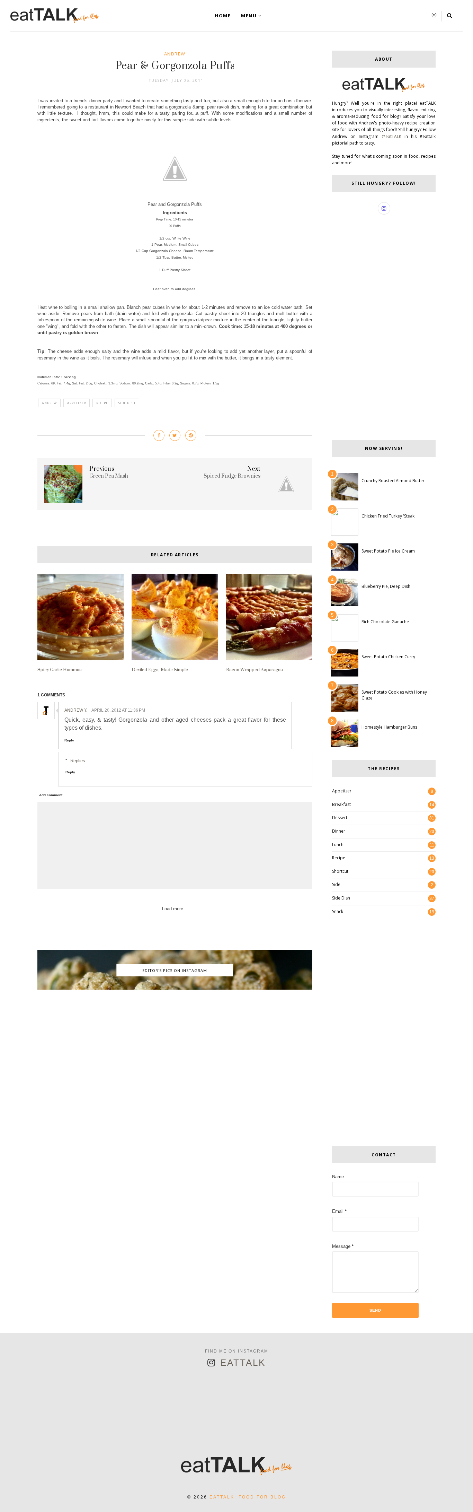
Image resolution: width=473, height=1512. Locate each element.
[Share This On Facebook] (158, 435)
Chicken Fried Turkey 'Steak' (389, 516)
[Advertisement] (174, 1047)
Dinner (338, 831)
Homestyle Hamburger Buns (389, 727)
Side (336, 884)
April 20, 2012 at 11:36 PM (118, 710)
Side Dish (126, 403)
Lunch (337, 845)
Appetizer (76, 403)
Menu (249, 15)
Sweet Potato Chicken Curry (388, 657)
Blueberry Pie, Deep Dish (386, 586)
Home (223, 15)
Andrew (175, 54)
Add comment (50, 795)
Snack (337, 911)
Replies (77, 760)
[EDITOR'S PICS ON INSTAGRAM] (174, 988)
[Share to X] (174, 435)
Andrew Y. (75, 710)
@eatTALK (391, 136)
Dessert (339, 817)
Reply (69, 740)
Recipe (102, 403)
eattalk (243, 1362)
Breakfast (341, 804)
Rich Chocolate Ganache (385, 622)
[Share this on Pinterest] (190, 435)
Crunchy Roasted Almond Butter (393, 481)
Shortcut (340, 871)
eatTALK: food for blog (247, 1497)
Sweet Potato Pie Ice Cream (388, 551)
